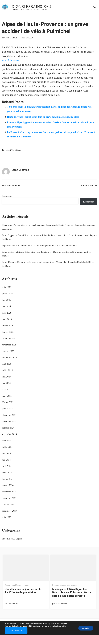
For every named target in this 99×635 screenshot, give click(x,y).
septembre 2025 (9, 357)
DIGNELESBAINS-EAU (31, 6)
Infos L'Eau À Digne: (13, 150)
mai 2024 (6, 459)
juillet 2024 (7, 446)
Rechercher (7, 195)
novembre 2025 (9, 344)
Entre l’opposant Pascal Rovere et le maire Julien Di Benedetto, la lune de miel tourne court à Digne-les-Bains (49, 237)
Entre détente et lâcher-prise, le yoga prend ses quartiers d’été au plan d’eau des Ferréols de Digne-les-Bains (48, 263)
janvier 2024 (8, 485)
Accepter (85, 628)
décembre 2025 (9, 338)
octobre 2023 (8, 504)
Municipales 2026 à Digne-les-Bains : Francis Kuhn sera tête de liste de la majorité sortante (71, 592)
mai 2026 (6, 306)
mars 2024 (7, 472)
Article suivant (88, 185)
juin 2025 (6, 376)
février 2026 (7, 325)
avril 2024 (6, 465)
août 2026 (6, 287)
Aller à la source (11, 60)
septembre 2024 (9, 434)
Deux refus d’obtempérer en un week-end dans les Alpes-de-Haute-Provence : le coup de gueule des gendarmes (48, 226)
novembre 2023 (9, 497)
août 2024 (6, 440)
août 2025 (6, 363)
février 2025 (7, 402)
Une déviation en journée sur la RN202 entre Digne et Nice (23, 591)
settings (16, 630)
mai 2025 (6, 382)
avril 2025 (6, 389)
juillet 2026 (7, 293)
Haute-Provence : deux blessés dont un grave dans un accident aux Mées (43, 116)
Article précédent (12, 185)
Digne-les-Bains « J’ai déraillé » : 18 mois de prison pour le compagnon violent (39, 245)
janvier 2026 (8, 331)
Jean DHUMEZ (11, 38)
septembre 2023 (9, 510)
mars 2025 (7, 395)
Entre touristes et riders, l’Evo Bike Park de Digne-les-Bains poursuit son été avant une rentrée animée (46, 253)
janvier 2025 (8, 408)
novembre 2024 (9, 421)
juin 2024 (6, 453)
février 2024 (7, 478)
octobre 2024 (8, 427)
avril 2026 (6, 312)
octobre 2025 (8, 351)
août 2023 (6, 517)
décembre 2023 (9, 491)
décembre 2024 (9, 414)
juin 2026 (6, 299)
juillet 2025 (7, 370)
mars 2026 (7, 319)
